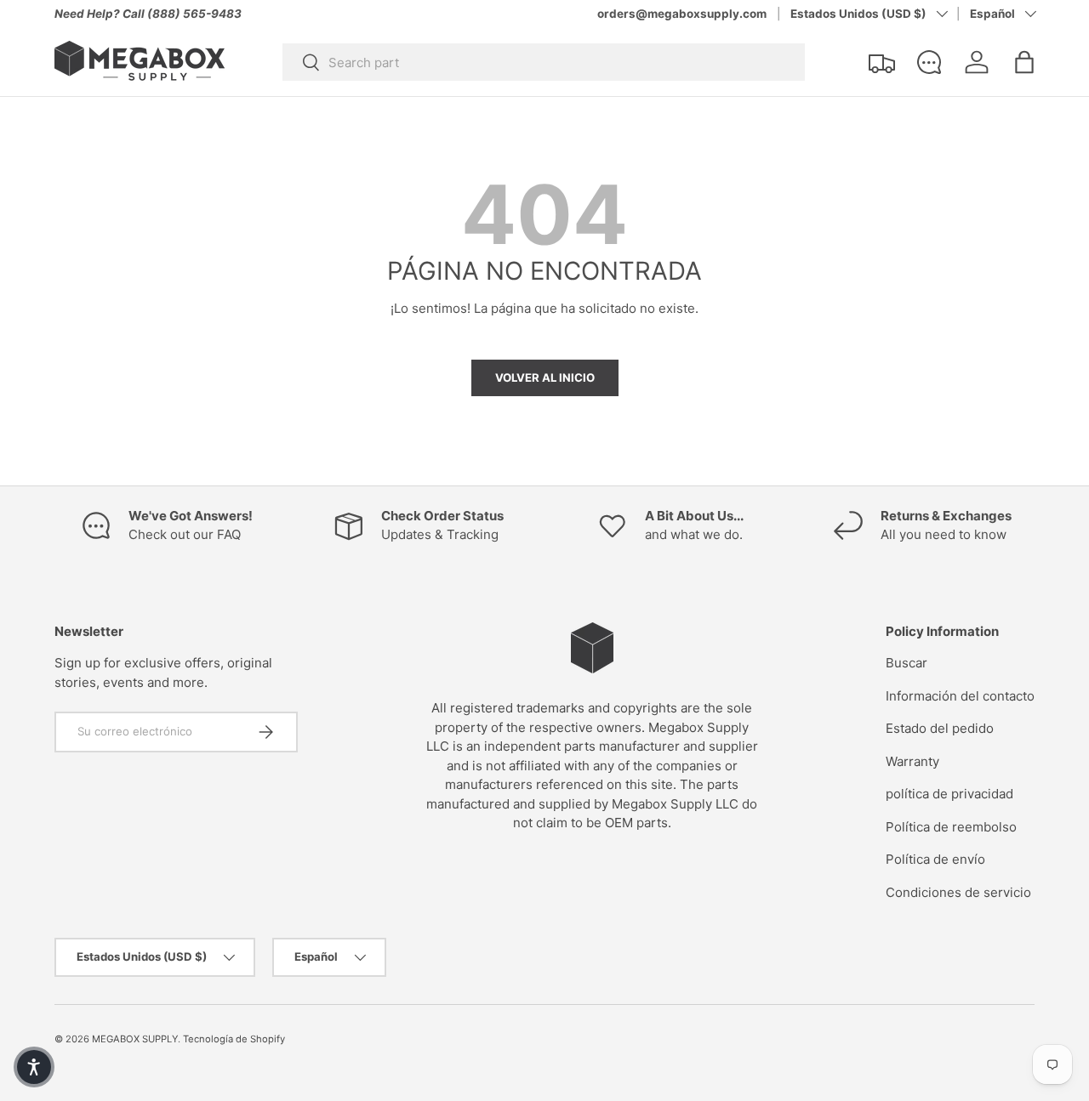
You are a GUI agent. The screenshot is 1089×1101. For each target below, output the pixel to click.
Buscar (906, 663)
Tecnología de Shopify (234, 1039)
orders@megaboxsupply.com (682, 13)
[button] (1024, 62)
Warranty (912, 761)
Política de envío (935, 859)
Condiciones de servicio (958, 892)
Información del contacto (960, 696)
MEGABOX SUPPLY (135, 1039)
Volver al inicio (545, 377)
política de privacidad (949, 794)
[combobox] (543, 62)
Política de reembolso (951, 827)
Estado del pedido (940, 728)
